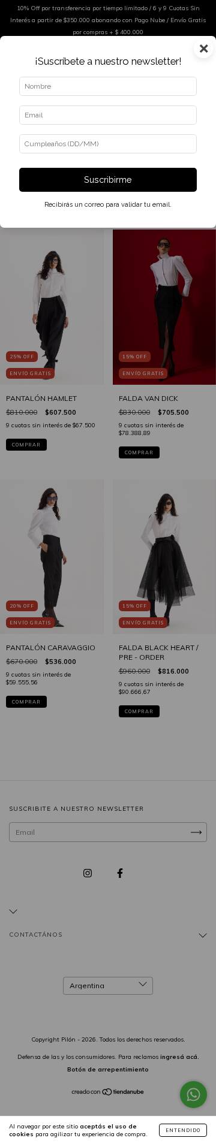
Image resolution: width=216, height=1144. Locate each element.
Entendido (183, 1130)
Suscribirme (108, 179)
